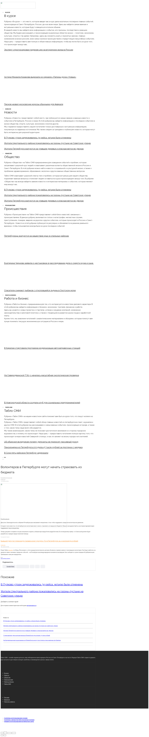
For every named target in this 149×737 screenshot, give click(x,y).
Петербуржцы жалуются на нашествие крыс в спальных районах (36, 236)
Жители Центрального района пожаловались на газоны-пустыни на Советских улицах (47, 143)
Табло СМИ (8, 407)
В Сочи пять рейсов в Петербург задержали (26, 453)
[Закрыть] (2, 733)
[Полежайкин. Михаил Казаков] (18, 72)
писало (10, 550)
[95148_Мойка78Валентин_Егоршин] (18, 285)
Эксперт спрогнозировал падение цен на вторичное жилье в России (38, 49)
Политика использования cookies (15, 718)
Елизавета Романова (6, 477)
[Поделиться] (5, 732)
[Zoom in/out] (14, 733)
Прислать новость (9, 701)
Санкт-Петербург (7, 558)
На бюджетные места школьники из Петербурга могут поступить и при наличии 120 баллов (32, 640)
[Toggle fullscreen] (9, 733)
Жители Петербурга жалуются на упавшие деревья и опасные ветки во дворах (44, 148)
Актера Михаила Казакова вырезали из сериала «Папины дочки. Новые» (40, 77)
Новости (8, 109)
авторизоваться (31, 605)
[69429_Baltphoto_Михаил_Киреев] (18, 343)
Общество (8, 153)
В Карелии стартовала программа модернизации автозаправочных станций (42, 348)
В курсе (7, 12)
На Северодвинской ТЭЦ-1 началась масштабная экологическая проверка (41, 375)
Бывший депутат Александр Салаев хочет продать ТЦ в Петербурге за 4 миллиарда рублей (39, 541)
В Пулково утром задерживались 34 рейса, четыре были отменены (37, 137)
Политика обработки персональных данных (19, 720)
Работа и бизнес (10, 295)
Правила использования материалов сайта (19, 721)
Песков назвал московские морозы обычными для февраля (33, 104)
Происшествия (10, 205)
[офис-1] (18, 398)
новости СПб (3, 558)
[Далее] (5, 735)
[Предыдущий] (2, 735)
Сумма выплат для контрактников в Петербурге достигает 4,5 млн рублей (26, 635)
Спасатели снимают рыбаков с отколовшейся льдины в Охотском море (40, 290)
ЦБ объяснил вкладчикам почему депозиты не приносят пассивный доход (41, 442)
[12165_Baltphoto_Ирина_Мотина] (18, 370)
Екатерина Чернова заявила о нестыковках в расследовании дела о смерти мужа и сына (49, 263)
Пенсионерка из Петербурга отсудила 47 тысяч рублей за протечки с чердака (43, 447)
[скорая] (18, 258)
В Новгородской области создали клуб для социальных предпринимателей (42, 402)
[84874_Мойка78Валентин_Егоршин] (18, 99)
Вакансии (7, 699)
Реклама (6, 697)
